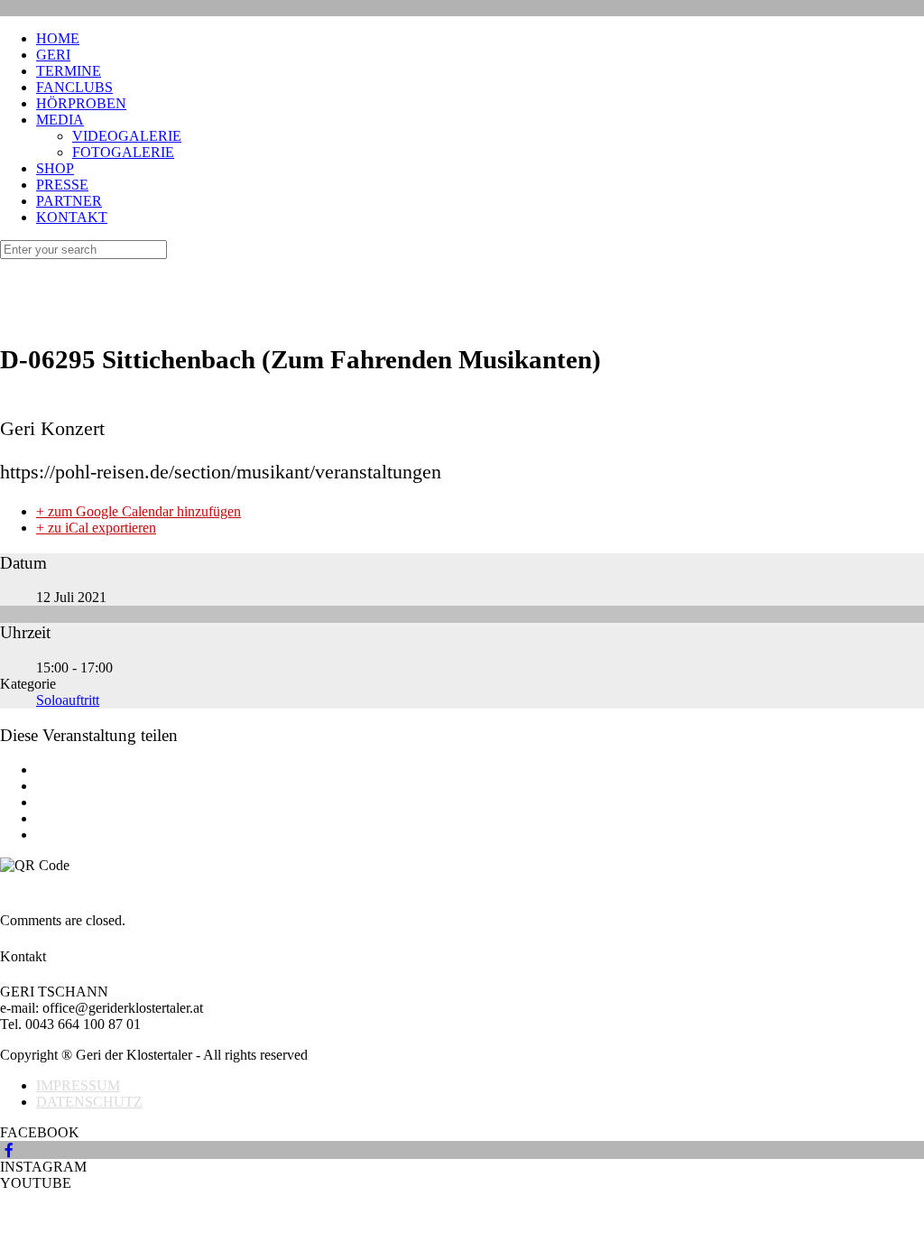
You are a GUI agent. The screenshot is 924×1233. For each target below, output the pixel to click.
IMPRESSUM (78, 1085)
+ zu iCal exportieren (96, 527)
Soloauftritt (67, 700)
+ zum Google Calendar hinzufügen (138, 511)
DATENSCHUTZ (89, 1101)
